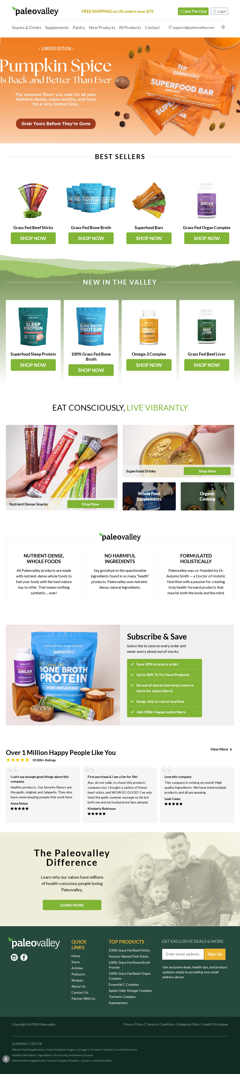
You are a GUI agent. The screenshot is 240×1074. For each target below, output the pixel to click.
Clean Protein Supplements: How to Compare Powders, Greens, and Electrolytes (62, 1060)
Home (75, 956)
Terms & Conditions (160, 1024)
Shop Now (90, 504)
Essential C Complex (124, 984)
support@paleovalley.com (193, 27)
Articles (77, 968)
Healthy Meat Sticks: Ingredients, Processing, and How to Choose (52, 1055)
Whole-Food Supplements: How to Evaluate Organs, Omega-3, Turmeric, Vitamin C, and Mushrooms (74, 1049)
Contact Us (79, 992)
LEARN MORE (72, 905)
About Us (78, 986)
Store (75, 962)
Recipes (77, 980)
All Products (130, 27)
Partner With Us (83, 998)
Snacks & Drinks (26, 27)
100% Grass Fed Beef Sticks (129, 950)
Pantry (79, 27)
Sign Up (215, 954)
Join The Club (195, 11)
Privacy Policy (133, 1024)
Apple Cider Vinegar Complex (130, 990)
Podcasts (78, 974)
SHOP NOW (33, 238)
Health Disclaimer (215, 1024)
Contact (152, 27)
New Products (102, 27)
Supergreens (118, 1003)
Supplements (57, 27)
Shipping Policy (189, 1024)
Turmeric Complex (122, 997)
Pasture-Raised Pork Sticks (129, 956)
